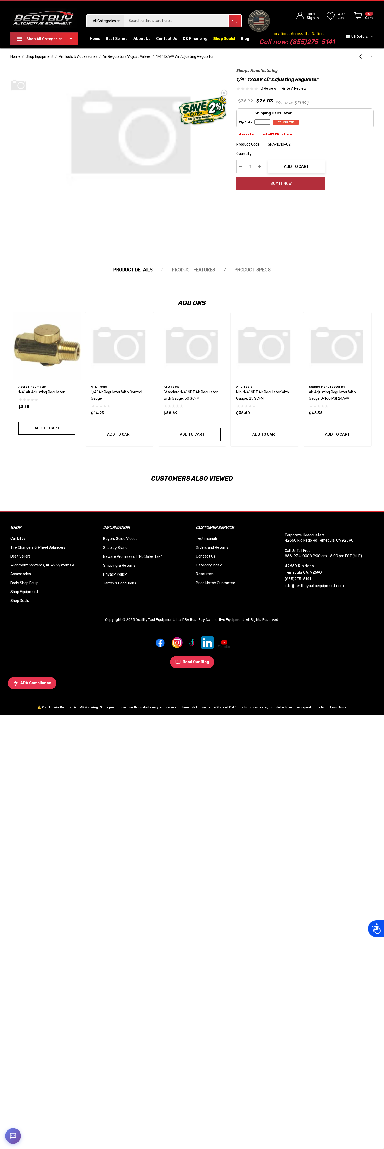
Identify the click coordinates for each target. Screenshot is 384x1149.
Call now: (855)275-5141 (297, 41)
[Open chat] (13, 1136)
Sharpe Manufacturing (257, 70)
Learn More (338, 707)
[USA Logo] (259, 21)
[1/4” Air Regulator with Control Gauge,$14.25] (119, 346)
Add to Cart (296, 166)
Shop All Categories (44, 39)
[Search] (234, 20)
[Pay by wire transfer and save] (203, 111)
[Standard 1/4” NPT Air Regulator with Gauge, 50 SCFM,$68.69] (192, 346)
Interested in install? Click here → (266, 134)
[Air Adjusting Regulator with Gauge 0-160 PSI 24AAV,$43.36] (337, 346)
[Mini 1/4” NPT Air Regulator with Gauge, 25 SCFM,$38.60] (265, 346)
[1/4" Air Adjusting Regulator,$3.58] (47, 346)
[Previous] (361, 56)
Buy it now (281, 183)
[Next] (370, 56)
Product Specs (253, 269)
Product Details (133, 269)
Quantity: (244, 154)
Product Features (193, 269)
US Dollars (359, 36)
